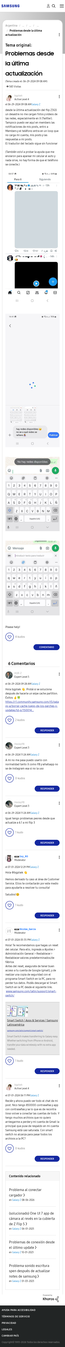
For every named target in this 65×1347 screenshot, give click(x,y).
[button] (53, 96)
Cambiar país (10, 1335)
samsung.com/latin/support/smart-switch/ (25, 1030)
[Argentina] (10, 5)
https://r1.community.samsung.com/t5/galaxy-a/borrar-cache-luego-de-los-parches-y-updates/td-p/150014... (32, 706)
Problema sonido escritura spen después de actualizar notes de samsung (29, 1271)
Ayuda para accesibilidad (18, 1310)
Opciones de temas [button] (53, 34)
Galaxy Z (35, 104)
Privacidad (9, 1323)
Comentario (46, 647)
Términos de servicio (16, 1316)
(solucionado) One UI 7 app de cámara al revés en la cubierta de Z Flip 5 (32, 1218)
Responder (47, 730)
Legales (7, 1329)
